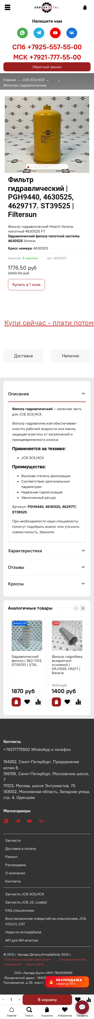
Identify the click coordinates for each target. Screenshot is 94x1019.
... (53, 80)
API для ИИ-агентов (21, 940)
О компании (15, 873)
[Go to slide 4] (39, 167)
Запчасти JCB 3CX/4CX (24, 894)
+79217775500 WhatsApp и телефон (37, 749)
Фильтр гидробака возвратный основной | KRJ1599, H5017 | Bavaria (67, 664)
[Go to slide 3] (36, 167)
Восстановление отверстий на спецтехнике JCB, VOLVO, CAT (46, 921)
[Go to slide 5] (43, 167)
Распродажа (15, 865)
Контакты (13, 881)
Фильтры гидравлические (24, 85)
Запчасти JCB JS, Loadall (26, 902)
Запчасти (13, 840)
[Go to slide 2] (32, 167)
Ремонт (11, 856)
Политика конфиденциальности (30, 959)
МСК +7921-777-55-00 (47, 57)
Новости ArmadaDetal (23, 932)
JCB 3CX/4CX (33, 79)
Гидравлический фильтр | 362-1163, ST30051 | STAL (27, 660)
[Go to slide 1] (28, 167)
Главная (9, 79)
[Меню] (7, 7)
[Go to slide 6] (46, 167)
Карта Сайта (35, 964)
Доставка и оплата (20, 848)
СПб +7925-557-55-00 (47, 47)
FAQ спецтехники (19, 910)
